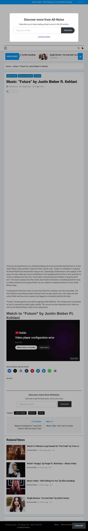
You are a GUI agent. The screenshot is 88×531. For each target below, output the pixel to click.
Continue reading (44, 37)
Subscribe (68, 30)
